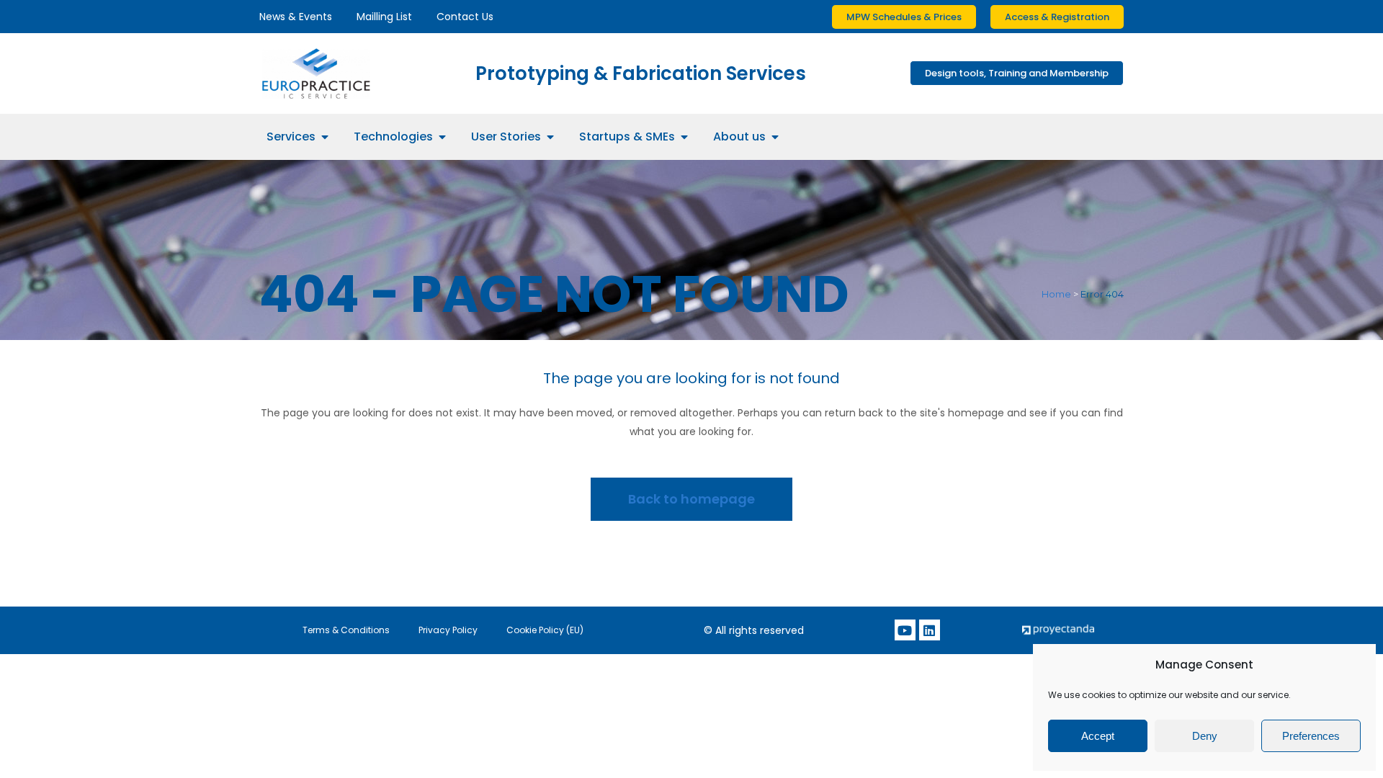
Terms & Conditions (346, 630)
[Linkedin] (929, 630)
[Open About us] (775, 137)
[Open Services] (325, 137)
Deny (1204, 736)
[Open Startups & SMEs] (684, 137)
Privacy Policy (448, 630)
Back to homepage (691, 499)
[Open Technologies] (442, 137)
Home (1056, 294)
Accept (1097, 736)
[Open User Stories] (550, 137)
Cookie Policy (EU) (544, 630)
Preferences (1311, 736)
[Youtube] (905, 630)
